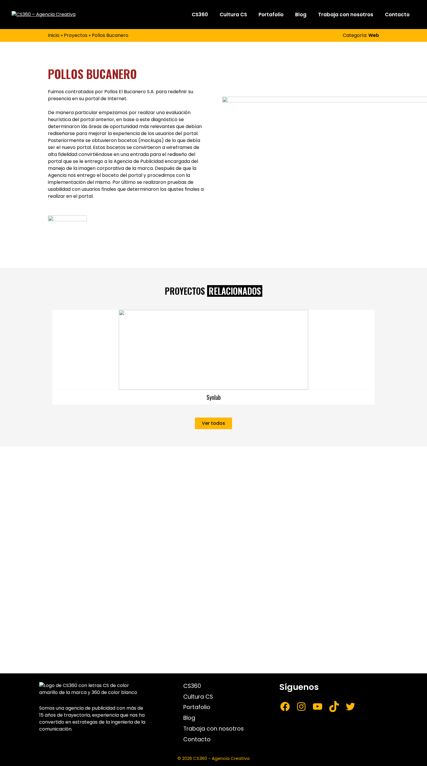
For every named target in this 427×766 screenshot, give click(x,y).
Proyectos (75, 35)
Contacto (397, 14)
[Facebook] (284, 706)
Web (373, 35)
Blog (300, 14)
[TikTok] (334, 706)
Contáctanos (266, 616)
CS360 (200, 14)
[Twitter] (350, 706)
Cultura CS (233, 14)
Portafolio (271, 14)
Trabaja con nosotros (345, 14)
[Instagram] (301, 706)
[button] (46, 353)
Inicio (54, 35)
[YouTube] (317, 706)
